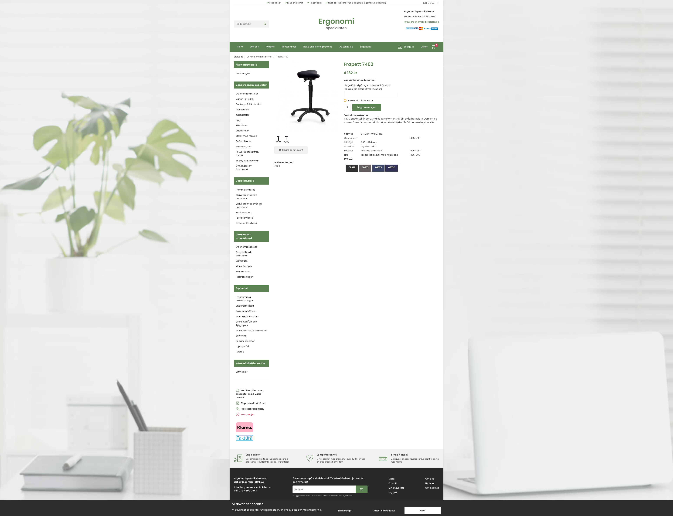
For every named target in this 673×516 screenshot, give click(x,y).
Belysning (241, 335)
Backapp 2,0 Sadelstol (248, 104)
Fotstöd (240, 351)
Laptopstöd (242, 346)
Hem (240, 46)
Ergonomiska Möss (246, 247)
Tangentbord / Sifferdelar (244, 253)
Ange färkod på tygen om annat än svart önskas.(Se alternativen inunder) (368, 87)
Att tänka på (346, 46)
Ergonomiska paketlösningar (244, 298)
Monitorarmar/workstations (251, 330)
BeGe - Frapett (244, 141)
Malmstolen (242, 109)
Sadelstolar (242, 130)
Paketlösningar (244, 277)
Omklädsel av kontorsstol (243, 167)
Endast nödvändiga (383, 510)
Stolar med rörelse (246, 136)
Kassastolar (242, 115)
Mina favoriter (396, 488)
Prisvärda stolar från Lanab (247, 153)
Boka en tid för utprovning (317, 46)
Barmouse (242, 261)
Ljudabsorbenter (245, 341)
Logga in (409, 46)
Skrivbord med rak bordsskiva (246, 196)
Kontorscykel (243, 73)
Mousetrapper (244, 266)
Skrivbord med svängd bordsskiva (249, 205)
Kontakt (393, 483)
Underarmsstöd (245, 305)
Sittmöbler (241, 372)
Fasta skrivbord (244, 217)
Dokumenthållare (246, 311)
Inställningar (345, 510)
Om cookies (432, 488)
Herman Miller (243, 146)
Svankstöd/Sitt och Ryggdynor (246, 323)
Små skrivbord (244, 212)
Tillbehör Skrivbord (246, 223)
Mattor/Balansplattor (247, 316)
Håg (238, 120)
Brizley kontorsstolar (247, 160)
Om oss (254, 46)
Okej (422, 510)
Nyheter (270, 46)
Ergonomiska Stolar (247, 93)
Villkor (424, 46)
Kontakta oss (289, 46)
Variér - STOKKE (245, 99)
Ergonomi (365, 46)
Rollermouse (243, 271)
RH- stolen (241, 125)
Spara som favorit (292, 150)
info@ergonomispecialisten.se (421, 21)
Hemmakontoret (245, 189)
